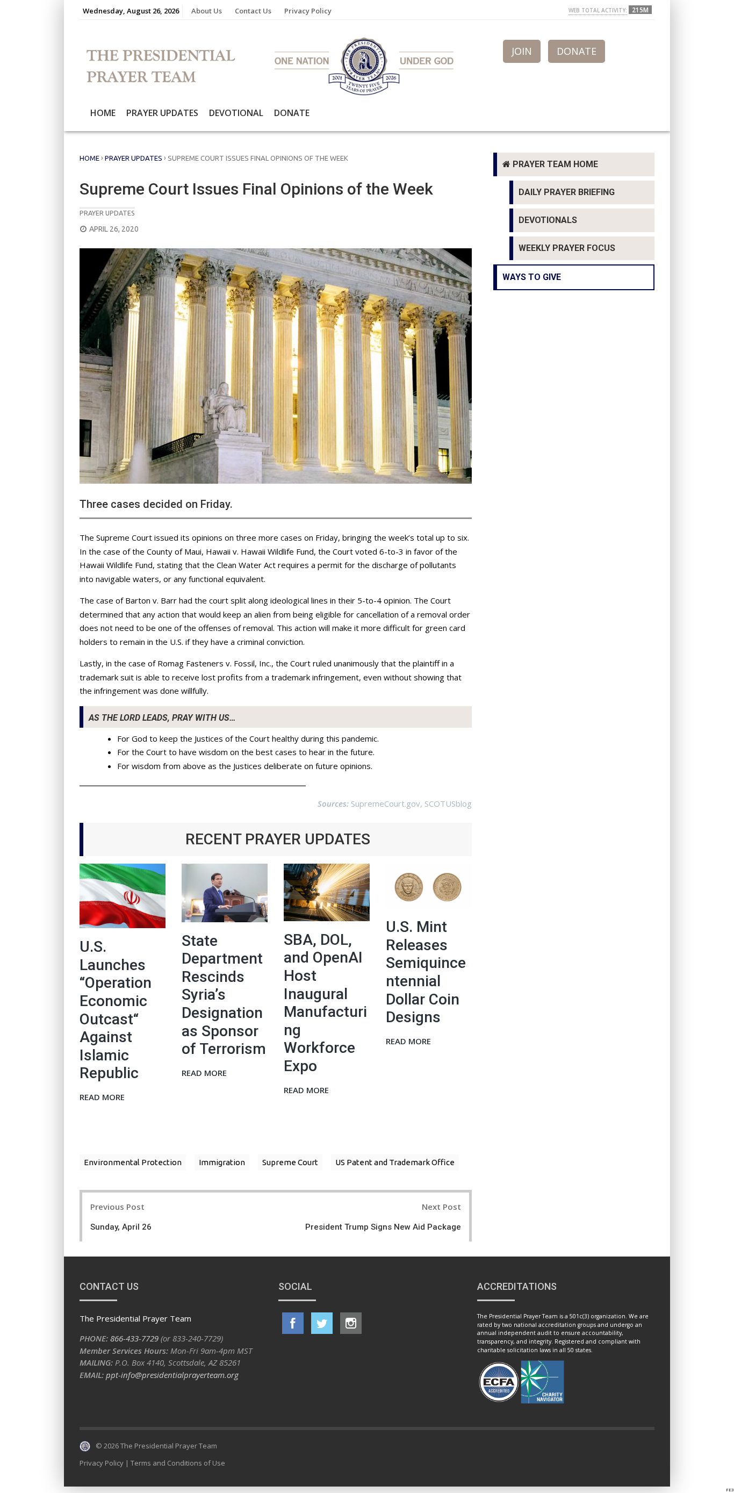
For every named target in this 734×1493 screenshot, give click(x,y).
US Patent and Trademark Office (395, 1162)
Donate (292, 113)
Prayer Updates (162, 113)
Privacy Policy (308, 11)
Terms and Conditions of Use (178, 1463)
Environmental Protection (133, 1162)
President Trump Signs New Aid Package (383, 1227)
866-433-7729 (134, 1338)
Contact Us (253, 11)
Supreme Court (290, 1162)
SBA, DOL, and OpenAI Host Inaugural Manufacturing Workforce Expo (325, 1003)
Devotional (236, 113)
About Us (206, 11)
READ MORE (102, 1097)
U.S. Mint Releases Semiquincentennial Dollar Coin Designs (426, 972)
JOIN (522, 51)
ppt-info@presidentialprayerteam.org (172, 1374)
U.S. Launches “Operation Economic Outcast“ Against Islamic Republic (116, 1010)
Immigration (222, 1162)
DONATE (576, 51)
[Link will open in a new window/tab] (293, 1323)
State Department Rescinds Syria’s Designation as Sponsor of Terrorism (224, 995)
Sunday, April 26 (121, 1227)
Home (103, 113)
